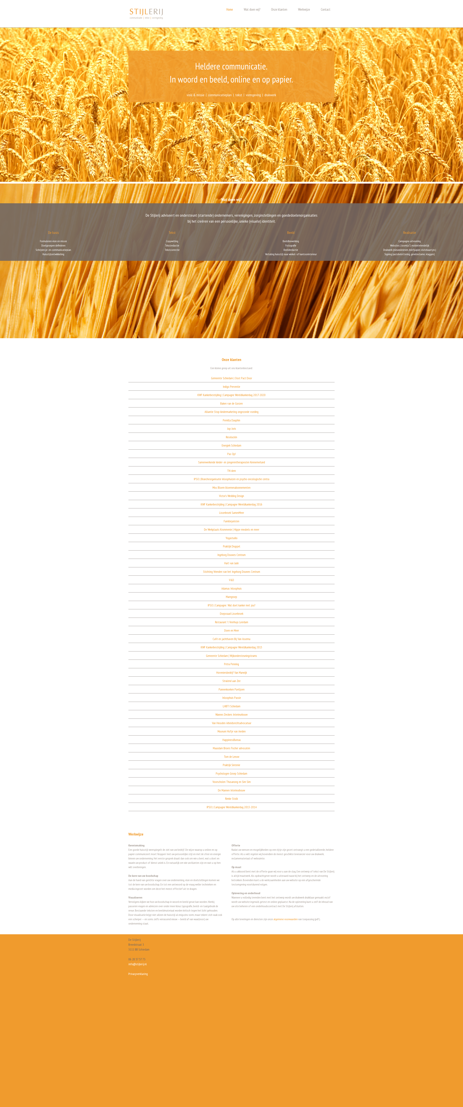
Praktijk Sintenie (231, 765)
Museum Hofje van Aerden (232, 731)
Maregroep (231, 597)
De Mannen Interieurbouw (231, 790)
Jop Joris (231, 429)
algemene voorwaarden (285, 919)
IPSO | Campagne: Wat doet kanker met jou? (231, 605)
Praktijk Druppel (231, 546)
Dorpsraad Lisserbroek (231, 614)
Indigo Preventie (231, 387)
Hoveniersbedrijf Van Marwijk (231, 673)
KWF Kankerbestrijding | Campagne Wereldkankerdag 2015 (231, 647)
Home (229, 9)
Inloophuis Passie (231, 698)
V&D (231, 580)
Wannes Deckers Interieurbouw (231, 715)
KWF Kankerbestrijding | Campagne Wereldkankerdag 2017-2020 (231, 395)
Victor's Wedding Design (231, 496)
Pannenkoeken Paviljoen (232, 689)
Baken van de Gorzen (231, 403)
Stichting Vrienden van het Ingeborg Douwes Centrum (231, 572)
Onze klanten (279, 9)
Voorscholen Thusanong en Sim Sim (232, 782)
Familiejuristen (231, 521)
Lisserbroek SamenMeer (231, 513)
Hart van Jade (231, 563)
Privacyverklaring (138, 974)
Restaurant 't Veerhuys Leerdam (231, 622)
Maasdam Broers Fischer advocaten (231, 748)
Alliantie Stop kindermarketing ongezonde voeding (231, 412)
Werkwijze (304, 9)
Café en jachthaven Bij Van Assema (231, 639)
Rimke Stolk (231, 799)
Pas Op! (231, 454)
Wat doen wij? (252, 9)
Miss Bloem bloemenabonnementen (231, 488)
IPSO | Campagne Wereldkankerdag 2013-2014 (232, 807)
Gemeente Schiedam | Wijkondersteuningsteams (231, 656)
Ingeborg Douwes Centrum (231, 555)
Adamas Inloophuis (231, 588)
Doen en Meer (231, 630)
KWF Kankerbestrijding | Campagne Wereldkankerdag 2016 (231, 504)
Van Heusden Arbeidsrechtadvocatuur (231, 723)
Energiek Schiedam (231, 445)
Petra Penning (231, 664)
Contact (325, 9)
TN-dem (231, 471)
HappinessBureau (231, 740)
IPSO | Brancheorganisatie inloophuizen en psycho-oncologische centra (231, 479)
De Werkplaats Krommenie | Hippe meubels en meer (231, 530)
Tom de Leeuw (231, 757)
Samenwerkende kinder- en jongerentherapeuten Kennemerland (231, 462)
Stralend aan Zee (231, 681)
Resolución (231, 437)
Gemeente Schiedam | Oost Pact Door (231, 378)
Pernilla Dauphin (231, 420)
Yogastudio (231, 538)
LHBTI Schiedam (231, 706)
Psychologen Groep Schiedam (231, 773)
